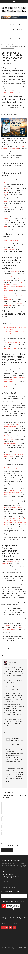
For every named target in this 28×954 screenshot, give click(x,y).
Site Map (6, 228)
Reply (5, 732)
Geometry (6, 207)
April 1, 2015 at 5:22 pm (14, 664)
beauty (6, 295)
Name (3, 816)
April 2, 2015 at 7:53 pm (17, 740)
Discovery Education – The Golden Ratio (14, 507)
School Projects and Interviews (12, 342)
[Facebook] (3, 927)
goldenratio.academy (8, 92)
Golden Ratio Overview (10, 249)
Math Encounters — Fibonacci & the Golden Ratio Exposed (15, 522)
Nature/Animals (8, 299)
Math (5, 201)
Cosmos (6, 218)
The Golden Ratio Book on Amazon (9, 874)
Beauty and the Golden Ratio (11, 443)
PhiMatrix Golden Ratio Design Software (10, 876)
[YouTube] (14, 927)
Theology (6, 222)
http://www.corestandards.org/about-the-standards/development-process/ (15, 755)
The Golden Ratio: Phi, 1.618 (14, 9)
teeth (5, 297)
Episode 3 (20, 437)
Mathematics (9, 625)
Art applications (15, 271)
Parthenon (11, 286)
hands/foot (20, 295)
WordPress (15, 948)
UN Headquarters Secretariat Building (13, 284)
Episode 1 (9, 437)
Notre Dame (16, 490)
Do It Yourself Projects (10, 348)
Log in (20, 948)
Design (6, 188)
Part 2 (11, 424)
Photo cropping (18, 918)
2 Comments (21, 63)
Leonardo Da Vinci (13, 275)
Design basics (4, 917)
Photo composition (9, 918)
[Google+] (6, 927)
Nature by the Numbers (10, 426)
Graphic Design (11, 917)
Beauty (6, 192)
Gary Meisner (14, 738)
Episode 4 (6, 439)
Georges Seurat (10, 277)
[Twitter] (10, 927)
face (13, 295)
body (16, 295)
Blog (5, 226)
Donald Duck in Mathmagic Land (12, 468)
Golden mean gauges (9, 387)
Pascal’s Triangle (8, 290)
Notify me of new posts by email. (9, 845)
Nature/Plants (7, 305)
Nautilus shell (18, 303)
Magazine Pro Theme (16, 947)
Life (5, 196)
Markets (6, 213)
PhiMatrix (6, 368)
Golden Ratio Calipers (9, 381)
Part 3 (17, 424)
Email (3, 823)
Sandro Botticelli (22, 275)
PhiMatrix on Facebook (6, 877)
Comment (4, 801)
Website (3, 831)
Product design (19, 917)
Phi (5, 183)
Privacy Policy (4, 881)
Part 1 (8, 424)
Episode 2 (14, 437)
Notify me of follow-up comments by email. (12, 840)
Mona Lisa (18, 492)
